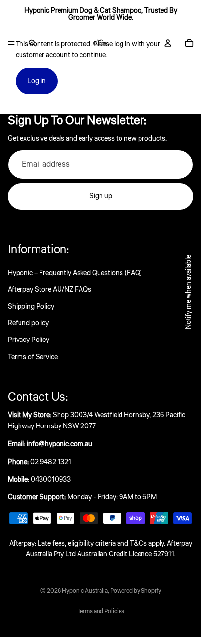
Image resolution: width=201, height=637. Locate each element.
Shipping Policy (31, 307)
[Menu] (11, 43)
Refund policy (28, 323)
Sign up (100, 196)
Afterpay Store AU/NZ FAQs (49, 290)
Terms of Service (33, 357)
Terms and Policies (100, 611)
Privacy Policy (28, 340)
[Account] (168, 43)
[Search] (32, 43)
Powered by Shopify (135, 591)
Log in (36, 81)
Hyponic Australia (85, 591)
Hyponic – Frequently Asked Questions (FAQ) (75, 273)
